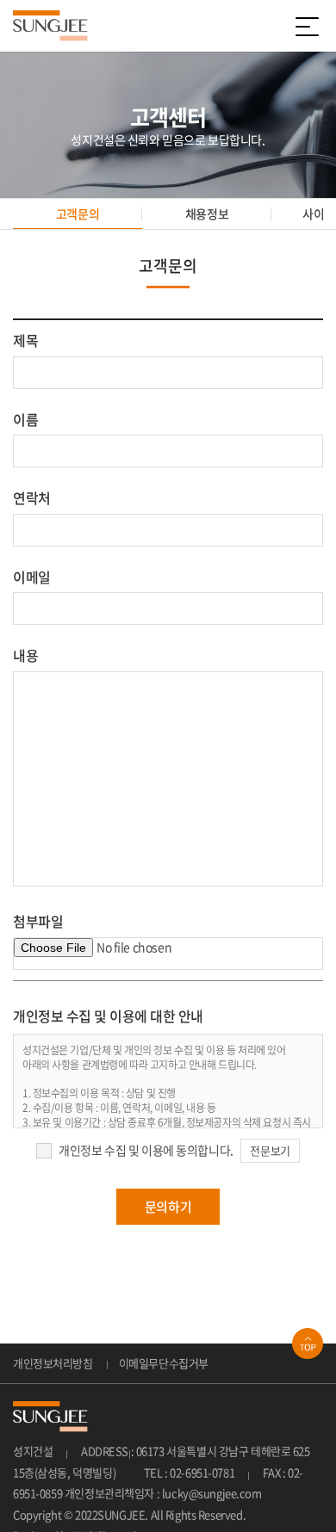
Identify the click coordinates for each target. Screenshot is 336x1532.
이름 (25, 419)
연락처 (32, 497)
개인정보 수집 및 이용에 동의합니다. (146, 1149)
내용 (25, 655)
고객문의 (77, 213)
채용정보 (206, 213)
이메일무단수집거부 (163, 1363)
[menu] (310, 26)
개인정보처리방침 (53, 1363)
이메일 (32, 576)
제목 (25, 340)
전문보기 (269, 1150)
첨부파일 (38, 921)
